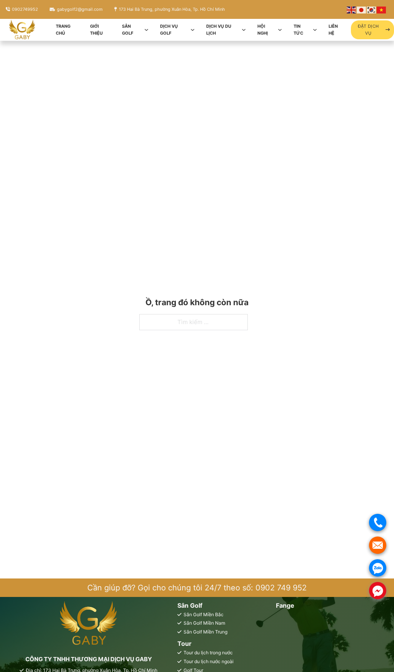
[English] (352, 9)
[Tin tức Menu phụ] (315, 30)
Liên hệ (333, 29)
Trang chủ (63, 29)
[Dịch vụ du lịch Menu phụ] (244, 30)
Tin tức (298, 29)
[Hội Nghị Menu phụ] (280, 30)
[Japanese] (362, 9)
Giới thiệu (96, 29)
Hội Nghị (262, 29)
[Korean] (372, 9)
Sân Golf (127, 29)
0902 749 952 (281, 587)
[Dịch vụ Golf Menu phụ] (192, 30)
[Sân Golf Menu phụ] (146, 30)
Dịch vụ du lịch (218, 29)
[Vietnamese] (382, 9)
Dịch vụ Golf (169, 29)
